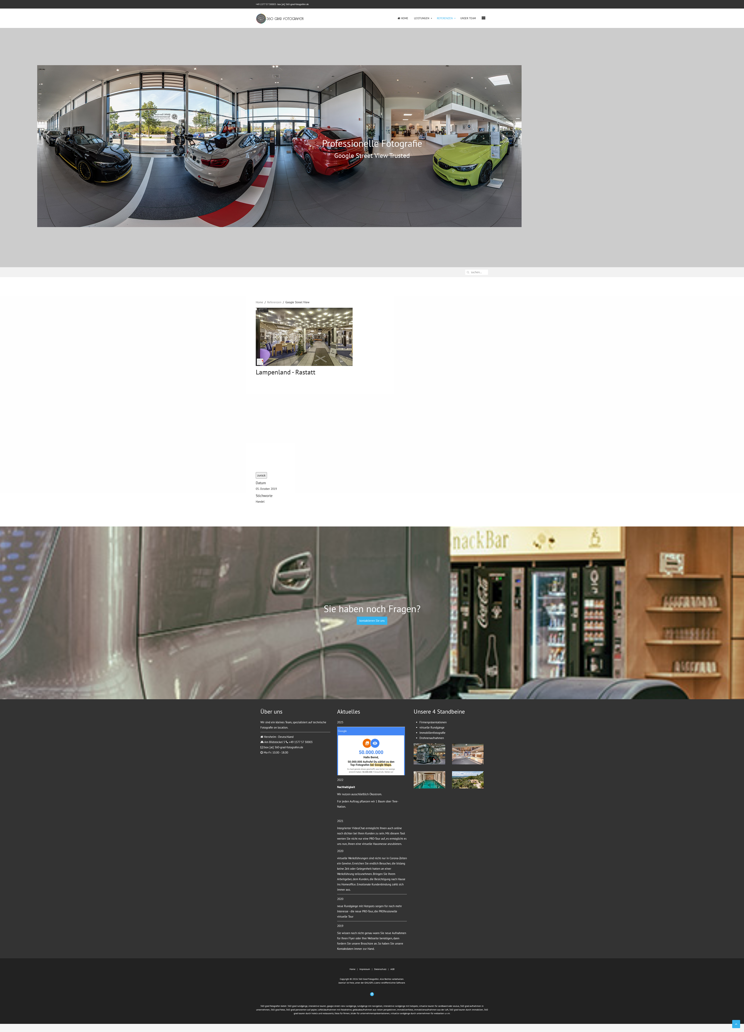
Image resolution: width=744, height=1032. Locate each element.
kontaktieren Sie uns (372, 620)
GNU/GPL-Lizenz (372, 982)
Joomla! (342, 982)
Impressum (364, 969)
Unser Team (468, 18)
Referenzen (445, 18)
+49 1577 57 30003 (266, 4)
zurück (261, 475)
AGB (392, 969)
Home (404, 18)
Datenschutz (380, 969)
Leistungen (421, 18)
